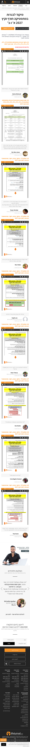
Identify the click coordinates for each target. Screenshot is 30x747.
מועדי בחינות (7, 708)
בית (26, 5)
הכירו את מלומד (18, 97)
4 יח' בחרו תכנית (16, 670)
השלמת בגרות (7, 695)
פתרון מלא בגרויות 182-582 (24, 705)
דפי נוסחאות (25, 707)
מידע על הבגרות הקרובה (24, 713)
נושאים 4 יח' (16, 680)
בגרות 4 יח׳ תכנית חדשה (15, 682)
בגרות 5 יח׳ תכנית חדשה (6, 682)
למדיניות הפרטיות (21, 744)
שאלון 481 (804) (15, 676)
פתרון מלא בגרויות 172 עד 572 (24, 701)
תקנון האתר (7, 698)
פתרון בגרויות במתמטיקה (24, 693)
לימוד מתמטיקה (15, 706)
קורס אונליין (16, 703)
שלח (9, 644)
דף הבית (23, 8)
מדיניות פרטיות (6, 700)
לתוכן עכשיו (8, 28)
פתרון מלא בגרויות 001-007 (24, 697)
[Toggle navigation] (28, 2)
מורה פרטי (7, 696)
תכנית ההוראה (15, 700)
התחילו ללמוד (15, 650)
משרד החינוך (16, 705)
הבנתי (3, 744)
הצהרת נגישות (17, 663)
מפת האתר (7, 701)
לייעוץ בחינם (15, 659)
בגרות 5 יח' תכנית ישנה (6, 674)
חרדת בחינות (25, 719)
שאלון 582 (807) (6, 678)
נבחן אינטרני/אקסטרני (24, 725)
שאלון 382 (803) (24, 680)
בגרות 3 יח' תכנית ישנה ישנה (24, 674)
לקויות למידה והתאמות (25, 721)
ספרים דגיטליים (15, 698)
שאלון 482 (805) (15, 678)
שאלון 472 (17, 686)
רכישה (9, 5)
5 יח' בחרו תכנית (7, 670)
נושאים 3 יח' (25, 681)
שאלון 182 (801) (24, 676)
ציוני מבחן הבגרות (24, 717)
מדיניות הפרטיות (13, 736)
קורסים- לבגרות (15, 696)
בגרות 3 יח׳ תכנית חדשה (24, 684)
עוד (18, 692)
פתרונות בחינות (6, 706)
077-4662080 (22, 627)
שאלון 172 (26, 686)
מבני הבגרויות (25, 716)
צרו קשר (4, 5)
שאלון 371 (26, 688)
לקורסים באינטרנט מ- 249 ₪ (22, 28)
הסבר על (7, 692)
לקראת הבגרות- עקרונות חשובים (24, 710)
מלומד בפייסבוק (6, 703)
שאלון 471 (17, 685)
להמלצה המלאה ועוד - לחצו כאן (15, 614)
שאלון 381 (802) (24, 678)
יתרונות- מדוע (16, 695)
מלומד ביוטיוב (7, 705)
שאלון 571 (8, 685)
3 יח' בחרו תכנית (25, 670)
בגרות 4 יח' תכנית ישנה (15, 674)
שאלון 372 (26, 690)
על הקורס (15, 654)
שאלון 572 (8, 686)
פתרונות (15, 5)
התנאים (7, 736)
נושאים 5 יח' (7, 680)
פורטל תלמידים (6, 711)
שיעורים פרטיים (15, 701)
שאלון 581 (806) (6, 676)
